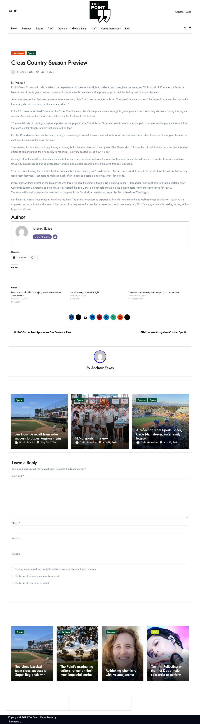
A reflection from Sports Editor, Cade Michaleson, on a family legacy (159, 434)
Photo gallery (79, 28)
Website (16, 554)
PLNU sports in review (91, 438)
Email (16, 538)
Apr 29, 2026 (110, 442)
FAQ (127, 28)
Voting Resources (110, 28)
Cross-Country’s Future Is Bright (84, 292)
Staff (94, 28)
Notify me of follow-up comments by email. (37, 576)
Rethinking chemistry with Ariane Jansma (121, 672)
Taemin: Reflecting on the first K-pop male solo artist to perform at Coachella (167, 672)
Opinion (63, 27)
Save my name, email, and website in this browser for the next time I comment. (56, 569)
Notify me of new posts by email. (32, 583)
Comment (18, 476)
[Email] (55, 236)
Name (16, 523)
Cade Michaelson (89, 442)
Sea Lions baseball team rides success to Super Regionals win (38, 436)
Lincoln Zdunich (27, 442)
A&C (51, 27)
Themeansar (14, 721)
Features (28, 27)
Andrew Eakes (27, 72)
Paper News (46, 717)
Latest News (18, 53)
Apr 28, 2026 (171, 442)
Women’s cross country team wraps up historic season (153, 292)
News (14, 28)
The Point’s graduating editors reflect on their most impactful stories (76, 670)
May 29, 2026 (48, 442)
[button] (190, 28)
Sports (40, 27)
